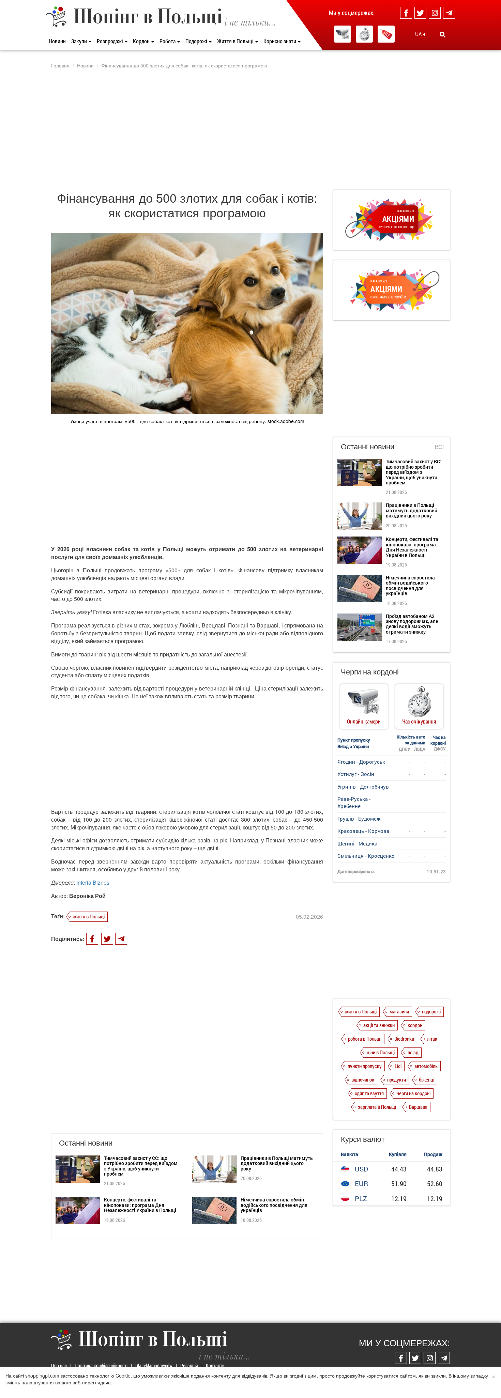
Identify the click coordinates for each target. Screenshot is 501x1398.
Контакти (215, 1365)
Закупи (79, 41)
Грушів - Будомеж (358, 818)
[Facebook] (406, 13)
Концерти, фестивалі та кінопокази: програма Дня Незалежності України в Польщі (140, 1204)
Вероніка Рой (87, 896)
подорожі (431, 1011)
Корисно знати (280, 41)
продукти (396, 1079)
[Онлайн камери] (342, 34)
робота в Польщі (364, 1038)
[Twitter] (420, 13)
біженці (426, 1079)
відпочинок (362, 1079)
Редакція (189, 1365)
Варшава (418, 1106)
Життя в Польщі (236, 41)
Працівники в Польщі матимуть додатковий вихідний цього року (277, 1163)
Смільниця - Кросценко (366, 855)
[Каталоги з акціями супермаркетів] (386, 34)
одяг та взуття (369, 1093)
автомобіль (426, 1065)
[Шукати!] (442, 34)
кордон (415, 1025)
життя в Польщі (89, 916)
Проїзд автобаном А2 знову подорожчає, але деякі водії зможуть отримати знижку (412, 624)
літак (432, 1038)
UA (419, 34)
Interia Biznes (92, 882)
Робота (168, 41)
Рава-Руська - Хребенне (353, 802)
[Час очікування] (364, 34)
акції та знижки (379, 1025)
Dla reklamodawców (153, 1365)
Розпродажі (110, 41)
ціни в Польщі (381, 1052)
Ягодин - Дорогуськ (361, 761)
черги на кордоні (413, 1093)
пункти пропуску (365, 1065)
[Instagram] (435, 13)
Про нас (59, 1365)
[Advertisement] (250, 129)
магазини (399, 1011)
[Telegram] (449, 13)
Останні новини (367, 446)
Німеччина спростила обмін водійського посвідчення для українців (274, 1204)
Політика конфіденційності (101, 1365)
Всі (439, 447)
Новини (57, 41)
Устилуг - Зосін (355, 774)
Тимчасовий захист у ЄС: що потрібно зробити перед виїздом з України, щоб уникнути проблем (141, 1166)
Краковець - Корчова (363, 830)
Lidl (398, 1065)
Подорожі (196, 41)
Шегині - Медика (357, 843)
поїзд (413, 1052)
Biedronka (404, 1038)
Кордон (142, 41)
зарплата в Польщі (377, 1106)
